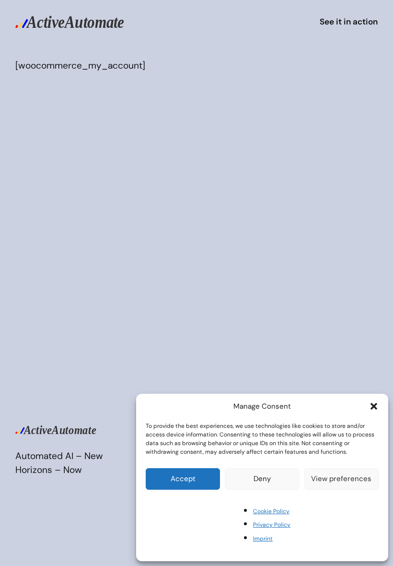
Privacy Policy (271, 525)
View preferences (341, 478)
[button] (374, 406)
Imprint (263, 538)
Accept (183, 478)
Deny (262, 478)
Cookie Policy (271, 511)
